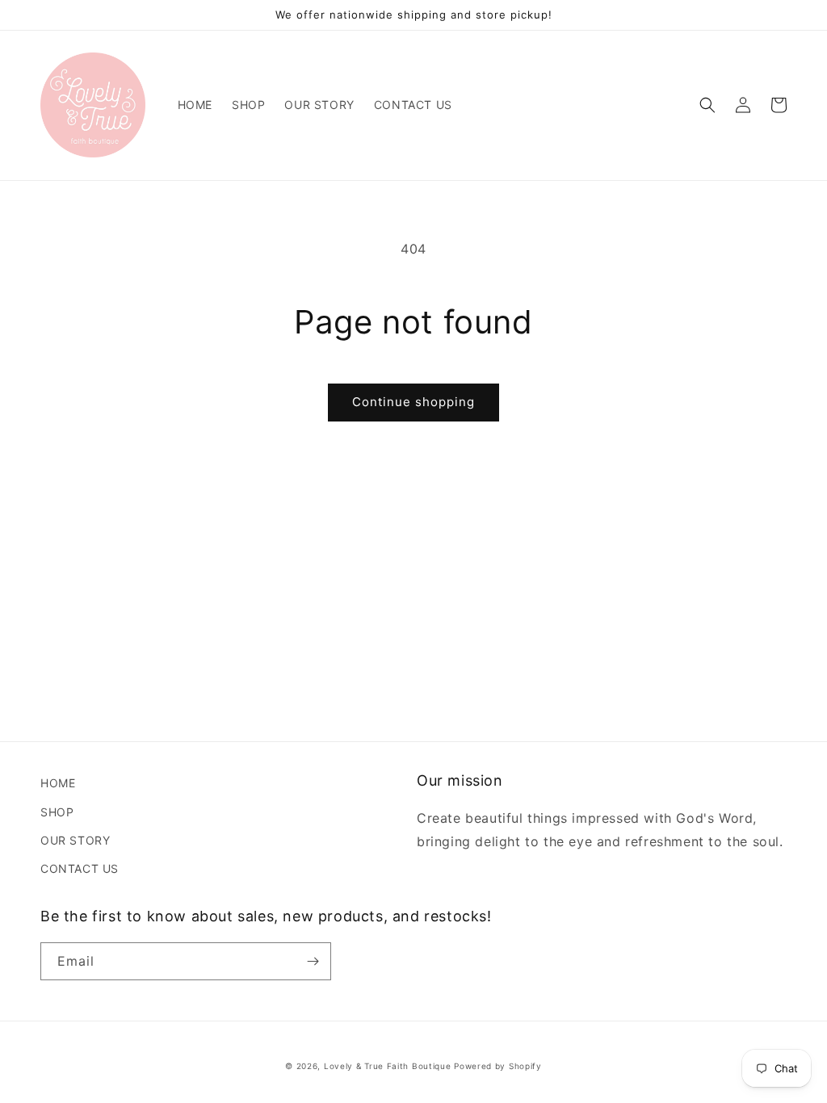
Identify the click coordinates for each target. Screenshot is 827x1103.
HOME (57, 783)
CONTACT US (79, 868)
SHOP (56, 812)
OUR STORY (75, 840)
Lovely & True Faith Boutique (387, 1066)
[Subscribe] (312, 961)
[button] (707, 105)
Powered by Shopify (498, 1066)
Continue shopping (413, 401)
